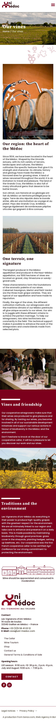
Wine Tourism (11, 642)
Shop (7, 646)
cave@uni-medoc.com (22, 631)
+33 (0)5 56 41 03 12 (20, 628)
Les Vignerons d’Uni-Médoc (17, 516)
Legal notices (8, 710)
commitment (36, 549)
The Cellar (9, 638)
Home (6, 31)
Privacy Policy (26, 710)
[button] (53, 5)
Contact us (10, 650)
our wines (31, 419)
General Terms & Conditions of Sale (23, 654)
